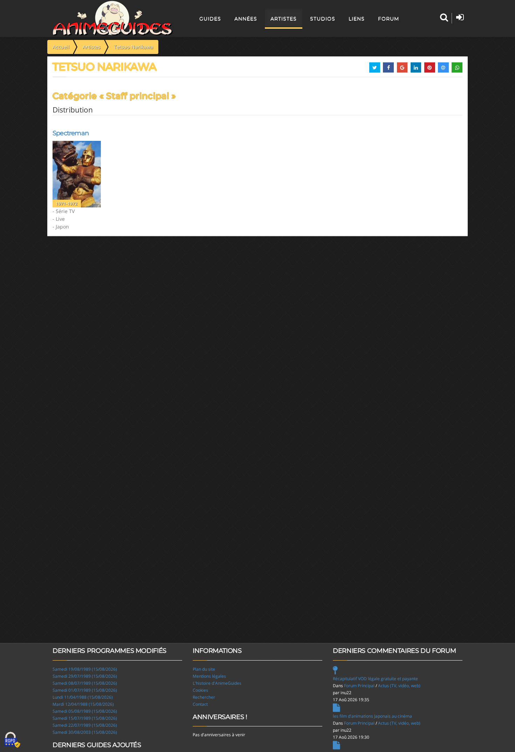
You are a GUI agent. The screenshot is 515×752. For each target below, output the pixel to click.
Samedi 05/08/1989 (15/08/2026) (85, 711)
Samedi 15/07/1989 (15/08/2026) (85, 718)
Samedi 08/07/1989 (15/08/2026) (85, 683)
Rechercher (204, 697)
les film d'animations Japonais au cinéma (372, 716)
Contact (200, 704)
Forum (388, 18)
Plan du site (204, 669)
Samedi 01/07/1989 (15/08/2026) (85, 690)
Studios (322, 18)
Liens (357, 18)
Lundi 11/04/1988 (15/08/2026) (83, 697)
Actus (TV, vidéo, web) (399, 686)
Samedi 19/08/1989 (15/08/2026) (85, 669)
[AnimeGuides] (113, 18)
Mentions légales (209, 676)
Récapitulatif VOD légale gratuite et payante (375, 679)
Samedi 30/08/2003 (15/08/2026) (85, 732)
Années (245, 18)
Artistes (283, 18)
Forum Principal (359, 686)
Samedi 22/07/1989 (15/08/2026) (85, 725)
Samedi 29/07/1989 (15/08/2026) (85, 676)
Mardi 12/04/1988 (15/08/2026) (83, 704)
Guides (210, 18)
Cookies (200, 690)
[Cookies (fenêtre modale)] (12, 740)
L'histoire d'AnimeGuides (217, 683)
